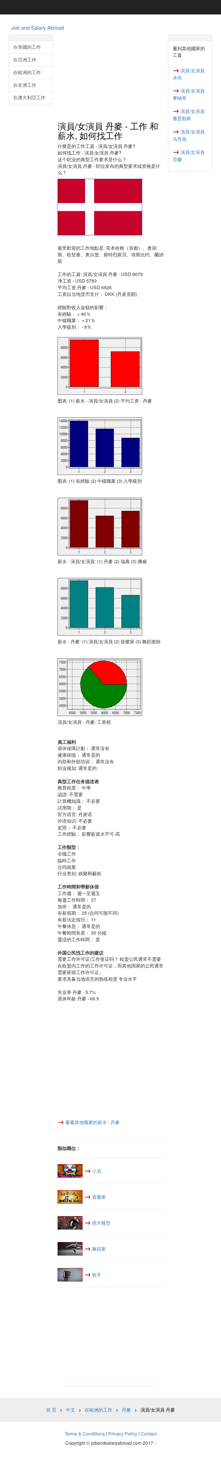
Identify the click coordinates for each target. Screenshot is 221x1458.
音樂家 (99, 1197)
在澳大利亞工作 (29, 97)
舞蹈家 (99, 1248)
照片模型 (101, 1223)
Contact (149, 1433)
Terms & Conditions (85, 1433)
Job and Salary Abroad (37, 27)
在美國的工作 (27, 47)
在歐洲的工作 (27, 72)
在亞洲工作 (24, 59)
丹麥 (126, 1409)
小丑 (96, 1171)
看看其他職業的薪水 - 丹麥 (92, 1122)
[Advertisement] (111, 75)
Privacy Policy (122, 1433)
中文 (70, 1409)
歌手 (96, 1274)
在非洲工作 (24, 85)
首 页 (51, 1409)
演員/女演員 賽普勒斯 (189, 115)
